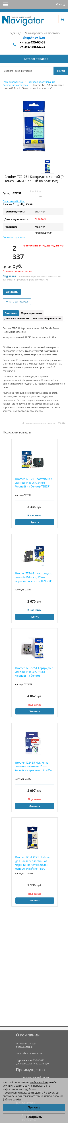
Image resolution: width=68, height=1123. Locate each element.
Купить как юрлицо (17, 301)
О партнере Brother (14, 201)
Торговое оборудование (41, 81)
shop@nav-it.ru (34, 38)
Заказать (12, 291)
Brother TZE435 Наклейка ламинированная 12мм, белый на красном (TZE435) (33, 766)
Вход (62, 4)
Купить (34, 522)
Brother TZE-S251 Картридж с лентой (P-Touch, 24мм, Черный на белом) (34, 671)
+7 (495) (32, 47)
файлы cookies (39, 1082)
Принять (34, 1107)
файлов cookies (12, 1099)
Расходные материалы (15, 85)
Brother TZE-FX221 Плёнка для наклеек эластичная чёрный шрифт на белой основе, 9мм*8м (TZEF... (32, 862)
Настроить (34, 1116)
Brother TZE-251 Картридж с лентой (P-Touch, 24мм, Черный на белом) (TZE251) (33, 482)
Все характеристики (14, 237)
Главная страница (13, 81)
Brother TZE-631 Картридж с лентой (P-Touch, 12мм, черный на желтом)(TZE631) (33, 577)
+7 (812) (32, 42)
